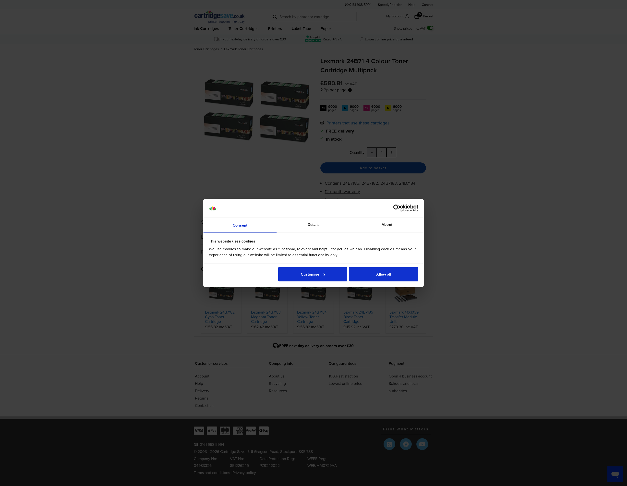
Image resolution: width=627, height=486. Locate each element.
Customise (310, 274)
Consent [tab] (240, 225)
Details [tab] (314, 224)
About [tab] (387, 224)
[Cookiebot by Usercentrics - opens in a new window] (396, 208)
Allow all (383, 274)
